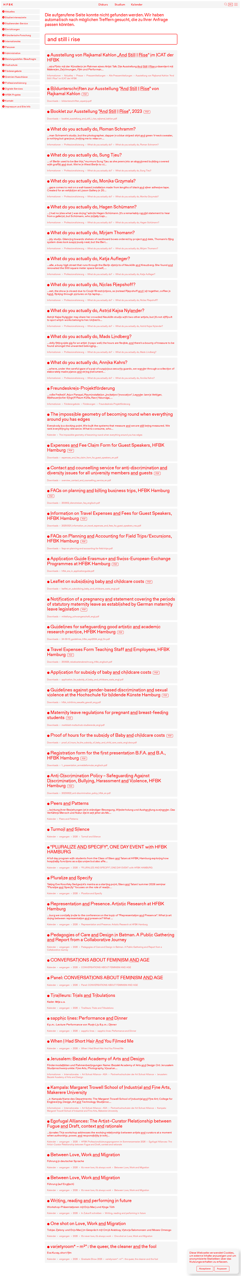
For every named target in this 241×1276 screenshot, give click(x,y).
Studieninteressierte (15, 17)
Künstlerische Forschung (18, 35)
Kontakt (9, 100)
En (230, 4)
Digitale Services (14, 88)
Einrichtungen (12, 29)
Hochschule (11, 65)
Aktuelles (9, 11)
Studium (120, 4)
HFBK (8, 4)
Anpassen (222, 1268)
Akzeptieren (205, 1268)
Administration (13, 53)
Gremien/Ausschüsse (16, 77)
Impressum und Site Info (17, 106)
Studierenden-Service (16, 23)
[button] (3, 11)
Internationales (13, 41)
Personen (10, 47)
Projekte (13, 94)
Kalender (137, 4)
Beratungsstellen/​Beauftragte (20, 59)
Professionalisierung (15, 83)
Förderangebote (13, 71)
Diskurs (103, 4)
